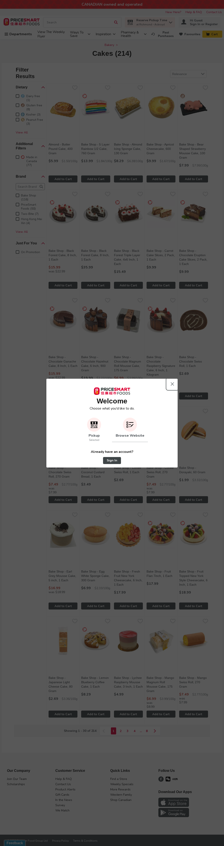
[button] (94, 430)
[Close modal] (172, 384)
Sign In (112, 460)
